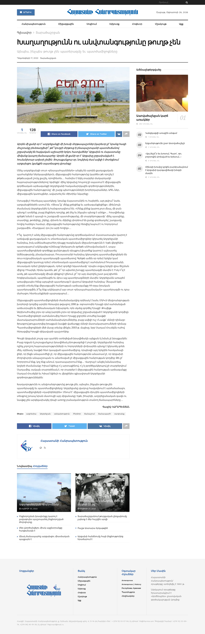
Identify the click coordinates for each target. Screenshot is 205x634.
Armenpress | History (131, 584)
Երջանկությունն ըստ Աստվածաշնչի (165, 143)
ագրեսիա (31, 414)
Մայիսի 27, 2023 (87, 509)
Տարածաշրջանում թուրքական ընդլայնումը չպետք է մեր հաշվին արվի (102, 518)
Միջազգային (66, 24)
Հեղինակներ (128, 596)
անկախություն (62, 414)
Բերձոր (77, 414)
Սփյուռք (114, 24)
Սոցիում (92, 24)
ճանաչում (89, 414)
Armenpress (127, 580)
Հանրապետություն (34, 24)
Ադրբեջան (45, 414)
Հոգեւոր (137, 24)
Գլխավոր (24, 32)
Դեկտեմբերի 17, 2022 (27, 58)
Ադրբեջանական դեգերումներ (39, 504)
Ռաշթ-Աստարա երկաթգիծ (93, 528)
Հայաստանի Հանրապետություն (64, 440)
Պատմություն (128, 592)
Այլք (181, 24)
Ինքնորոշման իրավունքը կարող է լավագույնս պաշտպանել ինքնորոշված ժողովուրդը (41, 519)
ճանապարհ (104, 414)
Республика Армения (131, 588)
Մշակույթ (160, 24)
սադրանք (119, 414)
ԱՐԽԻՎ (27, 12)
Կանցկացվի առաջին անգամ (161, 133)
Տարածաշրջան (48, 32)
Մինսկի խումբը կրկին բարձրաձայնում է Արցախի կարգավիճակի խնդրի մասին (166, 170)
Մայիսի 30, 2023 (29, 509)
